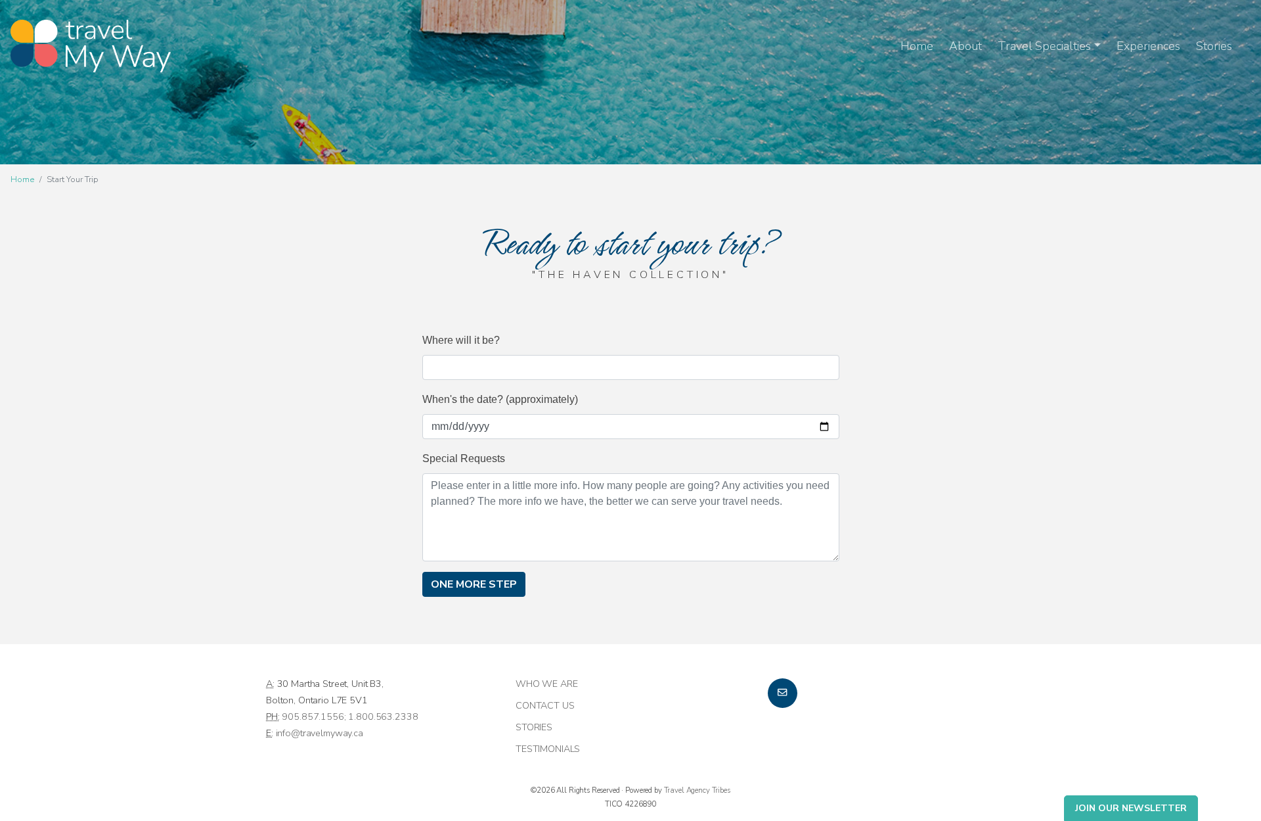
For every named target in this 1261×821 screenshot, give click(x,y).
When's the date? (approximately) (500, 399)
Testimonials (548, 748)
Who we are (547, 683)
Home (916, 46)
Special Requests (463, 458)
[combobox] (630, 367)
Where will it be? (461, 340)
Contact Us (545, 705)
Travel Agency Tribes (697, 790)
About (965, 46)
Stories (1214, 46)
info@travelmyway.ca (319, 732)
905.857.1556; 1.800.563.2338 (350, 716)
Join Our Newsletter (1131, 808)
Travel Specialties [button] (1044, 46)
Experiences (1148, 46)
